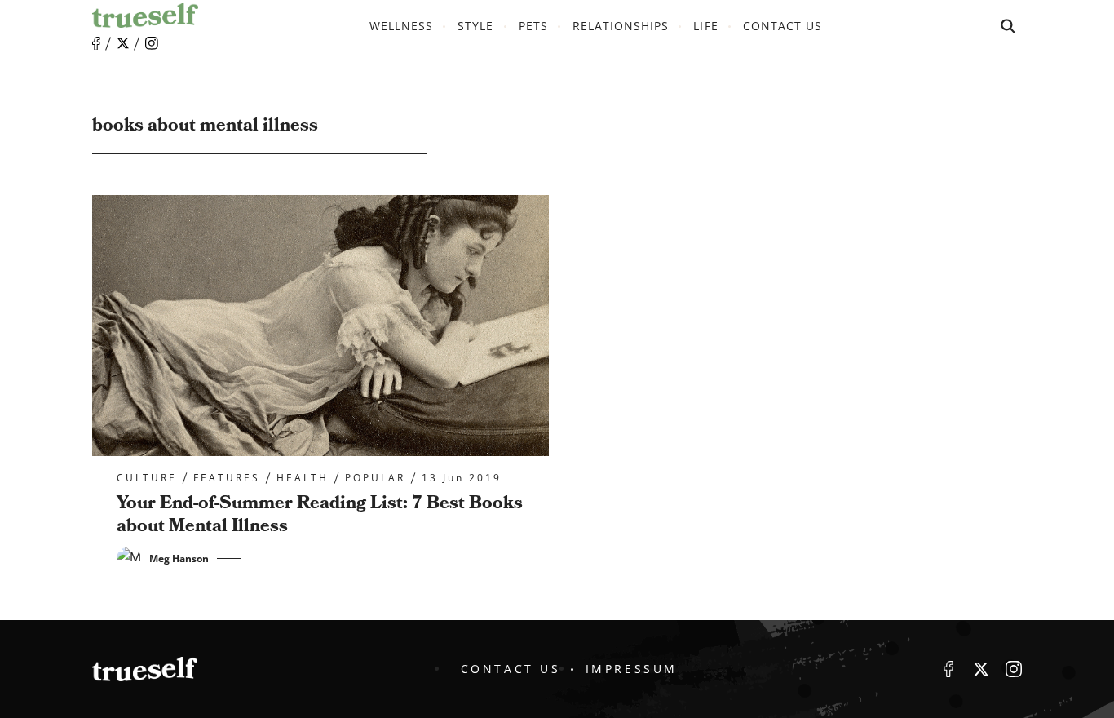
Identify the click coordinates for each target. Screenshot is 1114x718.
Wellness (401, 25)
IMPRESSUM (632, 668)
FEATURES (226, 478)
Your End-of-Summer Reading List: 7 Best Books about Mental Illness (320, 514)
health (302, 478)
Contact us (783, 25)
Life (705, 25)
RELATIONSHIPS (621, 25)
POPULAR (375, 478)
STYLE (475, 25)
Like (96, 44)
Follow (123, 43)
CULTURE (147, 478)
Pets (533, 25)
